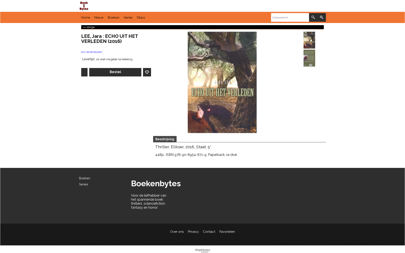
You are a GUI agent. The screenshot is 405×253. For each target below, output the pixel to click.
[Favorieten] (147, 72)
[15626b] (309, 58)
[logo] (110, 6)
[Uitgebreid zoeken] (321, 17)
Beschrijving (164, 139)
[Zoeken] (313, 17)
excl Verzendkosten (91, 52)
